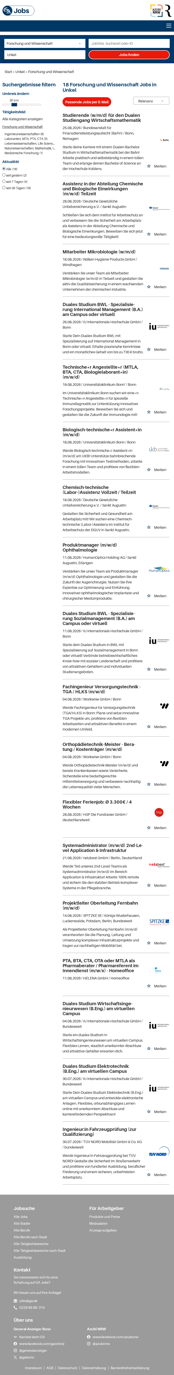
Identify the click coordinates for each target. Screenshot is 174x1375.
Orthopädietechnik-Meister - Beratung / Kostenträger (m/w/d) (99, 747)
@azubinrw (101, 1344)
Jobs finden (129, 54)
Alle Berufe (22, 1230)
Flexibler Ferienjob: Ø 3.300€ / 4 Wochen (97, 804)
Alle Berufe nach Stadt (30, 1237)
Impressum (33, 1368)
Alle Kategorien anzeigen (22, 119)
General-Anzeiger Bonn (32, 1329)
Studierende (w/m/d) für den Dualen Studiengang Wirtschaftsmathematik (102, 118)
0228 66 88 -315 (32, 1307)
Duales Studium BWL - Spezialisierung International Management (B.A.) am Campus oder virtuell (103, 309)
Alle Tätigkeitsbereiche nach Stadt (40, 1250)
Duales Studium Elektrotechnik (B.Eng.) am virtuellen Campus (96, 1069)
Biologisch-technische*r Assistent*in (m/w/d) (102, 432)
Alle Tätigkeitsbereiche (31, 1244)
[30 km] (14, 104)
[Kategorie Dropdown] (80, 43)
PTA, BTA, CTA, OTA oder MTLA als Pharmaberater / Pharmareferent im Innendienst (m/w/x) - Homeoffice (100, 965)
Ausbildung (22, 1257)
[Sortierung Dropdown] (162, 101)
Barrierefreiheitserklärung (130, 1368)
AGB (49, 1368)
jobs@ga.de (28, 1301)
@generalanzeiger (33, 1350)
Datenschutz (67, 1368)
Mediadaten (98, 1223)
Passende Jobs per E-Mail (87, 102)
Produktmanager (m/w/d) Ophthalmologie (90, 547)
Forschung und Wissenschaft (22, 127)
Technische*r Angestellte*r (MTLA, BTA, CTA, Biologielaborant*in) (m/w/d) (100, 372)
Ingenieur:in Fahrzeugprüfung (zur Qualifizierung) (99, 1132)
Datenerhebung (94, 1368)
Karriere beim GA (32, 1337)
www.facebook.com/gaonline (41, 1344)
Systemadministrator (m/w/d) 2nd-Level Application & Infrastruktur (103, 848)
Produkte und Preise (104, 1217)
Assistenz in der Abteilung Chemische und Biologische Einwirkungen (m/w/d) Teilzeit (103, 188)
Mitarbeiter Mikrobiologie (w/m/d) (99, 252)
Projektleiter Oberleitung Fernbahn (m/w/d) (100, 905)
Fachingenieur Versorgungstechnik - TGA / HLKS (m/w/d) (102, 689)
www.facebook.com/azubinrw (115, 1337)
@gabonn (26, 1357)
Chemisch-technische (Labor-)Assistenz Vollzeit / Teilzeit (99, 490)
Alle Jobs (21, 1217)
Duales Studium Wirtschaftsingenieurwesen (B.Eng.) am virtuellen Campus (99, 1008)
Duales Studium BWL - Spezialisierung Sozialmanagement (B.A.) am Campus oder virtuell (99, 618)
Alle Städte (22, 1223)
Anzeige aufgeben (103, 1230)
